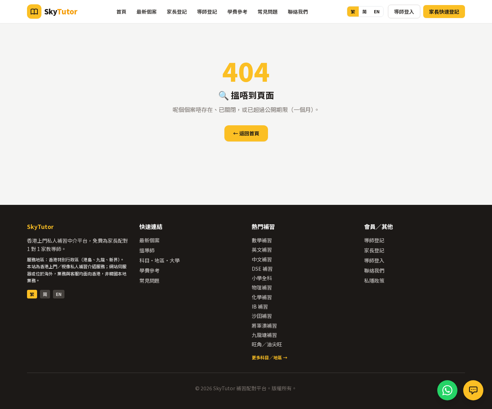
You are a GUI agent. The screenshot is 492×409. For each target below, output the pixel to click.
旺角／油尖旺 (267, 344)
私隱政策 (374, 280)
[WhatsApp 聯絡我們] (447, 390)
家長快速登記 (444, 11)
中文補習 (262, 259)
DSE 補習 (262, 268)
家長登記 (177, 11)
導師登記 (207, 11)
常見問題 (268, 11)
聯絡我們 (298, 11)
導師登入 (404, 11)
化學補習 (262, 297)
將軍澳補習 (264, 325)
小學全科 (262, 278)
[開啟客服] (473, 390)
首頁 (121, 11)
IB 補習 (260, 306)
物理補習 (262, 287)
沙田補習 (262, 315)
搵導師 (147, 250)
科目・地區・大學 (159, 260)
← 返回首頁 (246, 133)
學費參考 (237, 11)
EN (377, 11)
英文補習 (262, 249)
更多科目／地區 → (269, 357)
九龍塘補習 (264, 334)
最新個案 (147, 11)
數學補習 (262, 240)
